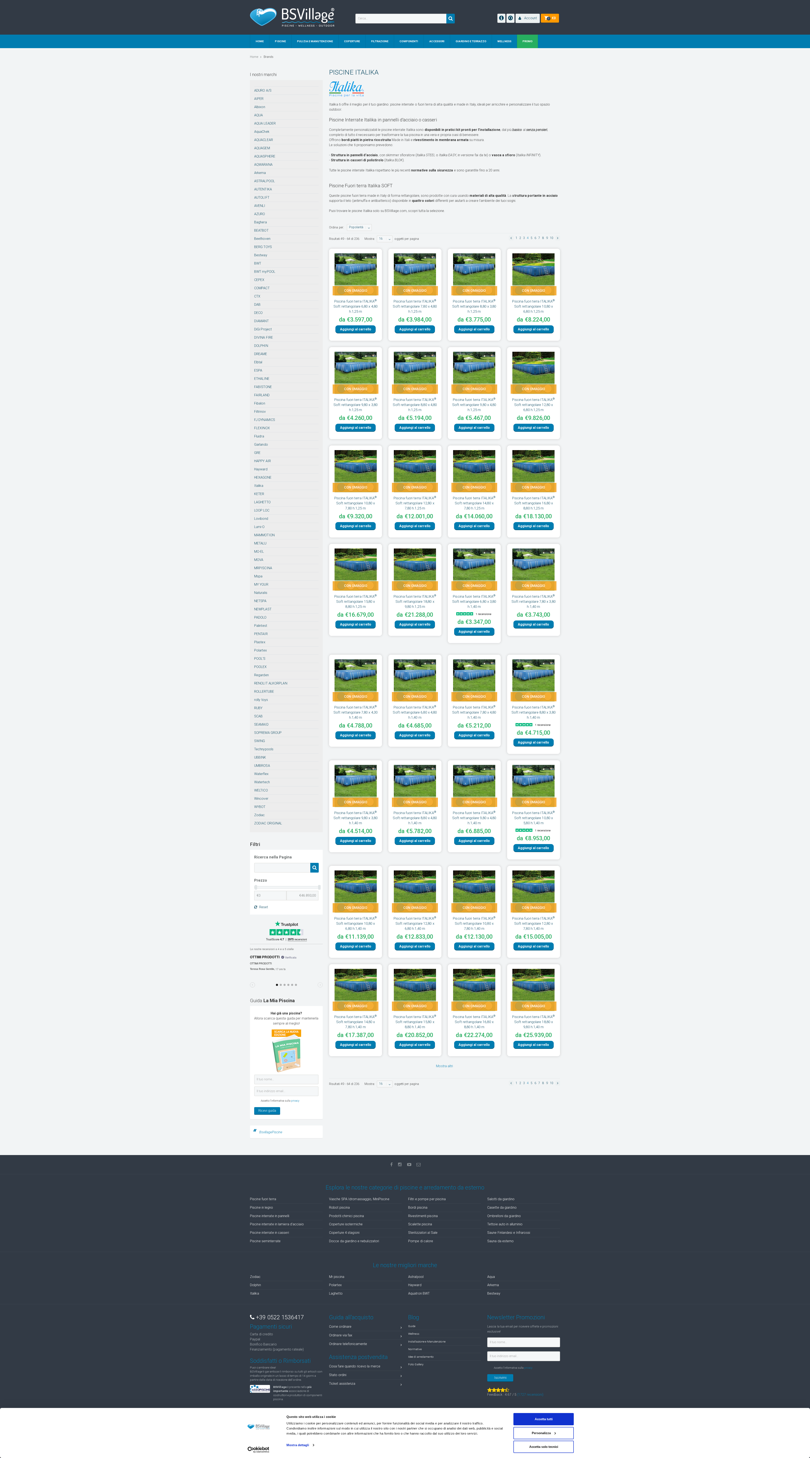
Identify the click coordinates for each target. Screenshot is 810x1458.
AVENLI (259, 206)
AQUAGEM (262, 148)
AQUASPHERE (264, 156)
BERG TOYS (263, 247)
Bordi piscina (417, 1207)
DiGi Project (263, 329)
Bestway (260, 255)
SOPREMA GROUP (268, 733)
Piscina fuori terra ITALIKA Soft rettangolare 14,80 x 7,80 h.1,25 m (474, 503)
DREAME (260, 354)
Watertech (262, 782)
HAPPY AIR (262, 461)
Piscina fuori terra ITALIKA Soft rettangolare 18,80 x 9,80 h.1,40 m (533, 1022)
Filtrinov (260, 412)
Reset (263, 907)
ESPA (258, 370)
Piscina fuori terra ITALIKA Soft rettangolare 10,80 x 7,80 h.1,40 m (474, 923)
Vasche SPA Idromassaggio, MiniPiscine (359, 1199)
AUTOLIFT (261, 197)
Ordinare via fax (340, 1335)
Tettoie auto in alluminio (505, 1224)
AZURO (259, 214)
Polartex (260, 650)
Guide (412, 1326)
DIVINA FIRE (263, 337)
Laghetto (336, 1293)
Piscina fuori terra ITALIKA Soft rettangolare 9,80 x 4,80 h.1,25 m (474, 405)
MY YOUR (261, 584)
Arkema (260, 173)
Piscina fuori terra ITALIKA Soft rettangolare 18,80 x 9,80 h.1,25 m (415, 601)
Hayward (260, 469)
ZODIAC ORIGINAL (268, 823)
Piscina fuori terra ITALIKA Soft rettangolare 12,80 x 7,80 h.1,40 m (533, 923)
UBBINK (260, 757)
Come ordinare (340, 1327)
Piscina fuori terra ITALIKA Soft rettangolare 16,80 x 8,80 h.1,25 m (533, 503)
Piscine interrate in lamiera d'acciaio (277, 1224)
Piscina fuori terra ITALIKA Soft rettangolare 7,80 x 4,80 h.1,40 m (474, 712)
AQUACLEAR (263, 140)
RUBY (258, 708)
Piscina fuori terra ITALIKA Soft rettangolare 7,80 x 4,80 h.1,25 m (415, 306)
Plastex (259, 642)
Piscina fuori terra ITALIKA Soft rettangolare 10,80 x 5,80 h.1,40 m (533, 818)
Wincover (261, 799)
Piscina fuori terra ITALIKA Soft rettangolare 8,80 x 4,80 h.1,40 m (415, 818)
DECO (258, 313)
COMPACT (262, 288)
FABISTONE (263, 387)
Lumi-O (259, 527)
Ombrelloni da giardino (504, 1216)
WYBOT (260, 807)
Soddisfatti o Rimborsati (280, 1361)
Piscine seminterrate (265, 1241)
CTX (257, 296)
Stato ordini (337, 1375)
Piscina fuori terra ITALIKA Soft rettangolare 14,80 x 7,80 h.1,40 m (355, 1022)
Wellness (413, 1333)
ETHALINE (261, 379)
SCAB (258, 716)
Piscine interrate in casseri (269, 1233)
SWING (259, 741)
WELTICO (261, 790)
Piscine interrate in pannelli (269, 1216)
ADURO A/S (262, 90)
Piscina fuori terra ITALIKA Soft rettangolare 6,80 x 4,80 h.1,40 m (415, 712)
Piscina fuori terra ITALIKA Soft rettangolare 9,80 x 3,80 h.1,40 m (355, 818)
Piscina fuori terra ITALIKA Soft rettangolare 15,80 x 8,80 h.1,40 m (415, 1022)
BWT (257, 263)
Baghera (260, 222)
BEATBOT (261, 230)
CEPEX (259, 280)
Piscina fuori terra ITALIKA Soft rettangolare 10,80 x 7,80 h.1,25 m (355, 503)
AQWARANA (263, 165)
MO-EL (259, 552)
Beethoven (262, 239)
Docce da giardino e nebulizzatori (354, 1241)
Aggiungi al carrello (355, 329)
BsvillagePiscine (270, 1132)
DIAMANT (261, 321)
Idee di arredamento (421, 1356)
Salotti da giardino (500, 1199)
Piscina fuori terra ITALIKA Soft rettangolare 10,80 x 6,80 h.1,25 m (533, 306)
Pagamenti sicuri (271, 1326)
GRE (257, 453)
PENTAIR (261, 634)
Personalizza (541, 1433)
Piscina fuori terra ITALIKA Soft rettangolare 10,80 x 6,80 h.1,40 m (355, 923)
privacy (295, 1100)
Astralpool (416, 1277)
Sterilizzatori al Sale (422, 1233)
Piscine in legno (261, 1207)
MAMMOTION (264, 535)
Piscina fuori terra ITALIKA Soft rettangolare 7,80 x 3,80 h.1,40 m (534, 601)
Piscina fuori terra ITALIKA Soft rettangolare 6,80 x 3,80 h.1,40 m (474, 601)
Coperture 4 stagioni (344, 1233)
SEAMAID (261, 724)
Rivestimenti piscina (423, 1216)
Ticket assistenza (342, 1384)
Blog (413, 1317)
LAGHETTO (262, 502)
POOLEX (260, 667)
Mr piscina (336, 1277)
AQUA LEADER (265, 123)
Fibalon (259, 403)
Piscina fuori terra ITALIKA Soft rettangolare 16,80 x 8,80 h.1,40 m (474, 1022)
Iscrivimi (500, 1378)
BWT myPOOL (264, 272)
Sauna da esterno (500, 1241)
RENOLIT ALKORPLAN (270, 683)
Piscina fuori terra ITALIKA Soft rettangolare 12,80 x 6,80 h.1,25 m (533, 405)
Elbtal (258, 362)
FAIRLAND (262, 395)
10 (551, 238)
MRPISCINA (263, 568)
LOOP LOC (261, 510)
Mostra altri (444, 1066)
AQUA (258, 115)
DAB (257, 305)
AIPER (259, 99)
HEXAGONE (262, 477)
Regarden (261, 675)
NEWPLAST (262, 609)
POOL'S (260, 659)
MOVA (258, 560)
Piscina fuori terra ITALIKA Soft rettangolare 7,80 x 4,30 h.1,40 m (355, 712)
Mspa (258, 576)
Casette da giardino (502, 1207)
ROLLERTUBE (264, 692)
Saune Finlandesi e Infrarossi (508, 1233)
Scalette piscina (420, 1224)
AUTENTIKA (263, 189)
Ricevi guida (267, 1111)
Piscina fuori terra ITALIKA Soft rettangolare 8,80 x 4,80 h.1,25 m (415, 405)
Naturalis (260, 593)
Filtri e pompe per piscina (427, 1199)
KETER (259, 494)
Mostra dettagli (297, 1445)
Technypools (263, 749)
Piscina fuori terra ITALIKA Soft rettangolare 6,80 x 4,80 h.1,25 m (355, 306)
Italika (258, 486)
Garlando (261, 445)
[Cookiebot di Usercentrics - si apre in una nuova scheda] (258, 1450)
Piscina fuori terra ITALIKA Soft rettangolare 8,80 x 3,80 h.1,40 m (534, 712)
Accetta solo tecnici (543, 1446)
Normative (415, 1349)
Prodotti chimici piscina (346, 1216)
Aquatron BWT (419, 1293)
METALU (260, 543)
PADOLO (260, 617)
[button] (528, 18)
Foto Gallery (415, 1364)
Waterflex (261, 774)
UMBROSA (262, 766)
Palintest (260, 626)
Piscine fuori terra (263, 1199)
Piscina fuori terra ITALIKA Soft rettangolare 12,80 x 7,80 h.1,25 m (415, 503)
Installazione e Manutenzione (427, 1341)
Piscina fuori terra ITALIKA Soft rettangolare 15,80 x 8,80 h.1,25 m (355, 601)
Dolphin (255, 1285)
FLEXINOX (262, 428)
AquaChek (261, 132)
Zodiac (259, 815)
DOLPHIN (261, 346)
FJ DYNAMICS (264, 420)
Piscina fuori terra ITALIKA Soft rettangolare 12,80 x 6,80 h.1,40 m (415, 923)
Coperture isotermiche (346, 1224)
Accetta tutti (544, 1419)
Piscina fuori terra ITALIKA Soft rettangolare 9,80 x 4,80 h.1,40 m (474, 818)
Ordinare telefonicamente (348, 1344)
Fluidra (259, 436)
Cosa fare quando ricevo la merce (354, 1366)
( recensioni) (530, 1395)
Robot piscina (339, 1207)
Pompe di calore (420, 1241)
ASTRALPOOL (264, 181)
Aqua (491, 1277)
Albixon (259, 107)
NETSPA (260, 601)
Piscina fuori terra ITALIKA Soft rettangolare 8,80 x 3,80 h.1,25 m (474, 306)
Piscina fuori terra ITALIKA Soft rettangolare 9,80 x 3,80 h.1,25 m (355, 405)
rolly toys (261, 700)
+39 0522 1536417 (279, 1317)
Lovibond (261, 519)
